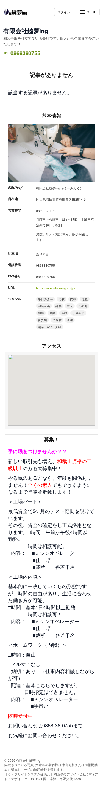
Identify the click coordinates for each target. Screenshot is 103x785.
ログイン (63, 12)
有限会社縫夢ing (25, 30)
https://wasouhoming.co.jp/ (55, 288)
